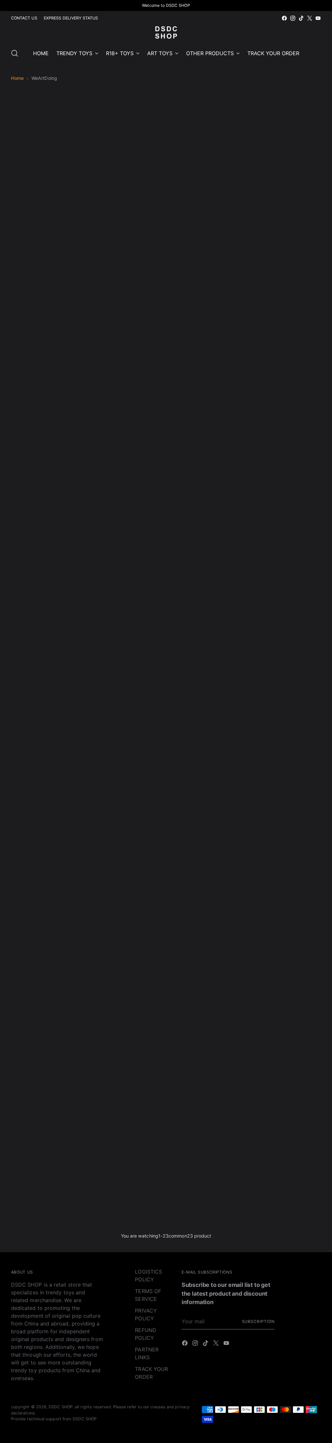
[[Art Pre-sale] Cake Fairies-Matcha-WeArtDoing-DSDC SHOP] (47, 787)
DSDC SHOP (61, 1406)
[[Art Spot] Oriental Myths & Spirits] (47, 1121)
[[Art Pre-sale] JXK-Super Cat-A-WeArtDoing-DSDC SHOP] (284, 460)
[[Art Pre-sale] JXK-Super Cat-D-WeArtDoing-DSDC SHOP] (205, 623)
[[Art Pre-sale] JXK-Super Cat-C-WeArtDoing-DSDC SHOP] (126, 623)
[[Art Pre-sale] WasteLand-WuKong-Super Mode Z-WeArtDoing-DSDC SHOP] (205, 460)
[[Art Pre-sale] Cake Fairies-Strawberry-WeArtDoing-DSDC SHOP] (284, 623)
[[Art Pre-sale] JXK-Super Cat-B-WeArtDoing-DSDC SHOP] (47, 623)
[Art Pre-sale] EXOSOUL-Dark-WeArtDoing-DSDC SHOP (205, 369)
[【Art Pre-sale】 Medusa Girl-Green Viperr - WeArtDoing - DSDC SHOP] (126, 1121)
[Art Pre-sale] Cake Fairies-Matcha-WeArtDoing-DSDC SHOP (47, 859)
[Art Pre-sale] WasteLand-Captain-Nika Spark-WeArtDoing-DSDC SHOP (126, 532)
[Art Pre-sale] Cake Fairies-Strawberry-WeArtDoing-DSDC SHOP (284, 695)
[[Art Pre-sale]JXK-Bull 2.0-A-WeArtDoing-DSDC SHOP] (47, 950)
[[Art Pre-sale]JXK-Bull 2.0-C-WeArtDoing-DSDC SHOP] (205, 950)
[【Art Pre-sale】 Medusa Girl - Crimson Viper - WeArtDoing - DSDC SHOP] (205, 1121)
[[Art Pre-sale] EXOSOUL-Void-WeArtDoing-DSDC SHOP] (47, 297)
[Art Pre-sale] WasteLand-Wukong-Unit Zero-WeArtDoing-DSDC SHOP (48, 532)
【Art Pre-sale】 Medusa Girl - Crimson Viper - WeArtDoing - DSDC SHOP (205, 1193)
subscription (258, 1321)
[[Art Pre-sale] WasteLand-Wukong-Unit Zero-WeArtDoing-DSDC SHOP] (47, 460)
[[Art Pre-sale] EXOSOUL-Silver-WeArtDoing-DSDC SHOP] (126, 297)
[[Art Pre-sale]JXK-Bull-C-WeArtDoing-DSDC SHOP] (284, 787)
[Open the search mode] (14, 53)
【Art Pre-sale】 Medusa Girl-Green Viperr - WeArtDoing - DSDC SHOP (126, 1193)
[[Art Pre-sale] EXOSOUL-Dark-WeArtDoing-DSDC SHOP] (205, 297)
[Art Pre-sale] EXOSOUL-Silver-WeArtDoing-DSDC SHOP (126, 369)
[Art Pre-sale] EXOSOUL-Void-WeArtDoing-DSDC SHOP (47, 369)
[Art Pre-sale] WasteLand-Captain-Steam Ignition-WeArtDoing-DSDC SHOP (284, 369)
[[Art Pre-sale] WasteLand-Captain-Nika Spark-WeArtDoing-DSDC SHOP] (126, 460)
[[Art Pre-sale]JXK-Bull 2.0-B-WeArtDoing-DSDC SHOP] (126, 950)
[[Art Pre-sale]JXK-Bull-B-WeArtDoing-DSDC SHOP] (205, 787)
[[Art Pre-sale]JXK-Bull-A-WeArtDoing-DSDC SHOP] (126, 787)
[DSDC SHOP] (166, 32)
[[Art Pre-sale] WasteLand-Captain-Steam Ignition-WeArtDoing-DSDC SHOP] (284, 297)
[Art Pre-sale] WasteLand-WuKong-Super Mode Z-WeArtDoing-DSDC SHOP (205, 532)
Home (17, 78)
